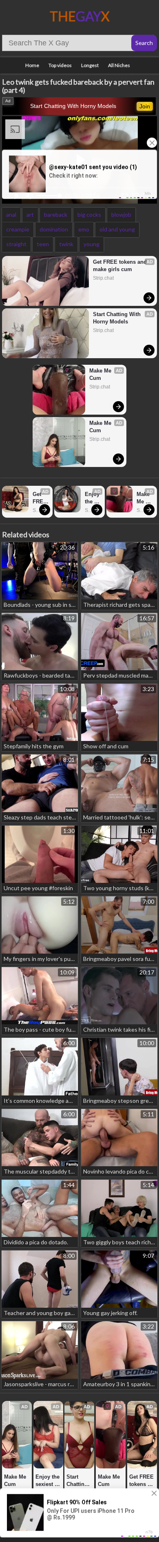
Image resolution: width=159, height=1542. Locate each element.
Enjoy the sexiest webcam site (93, 498)
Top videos (60, 65)
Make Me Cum (101, 374)
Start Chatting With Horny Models (73, 106)
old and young (117, 229)
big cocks (89, 214)
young (91, 243)
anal (11, 214)
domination (54, 229)
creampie (17, 229)
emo (83, 229)
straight (16, 243)
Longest (90, 65)
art (30, 214)
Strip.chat (103, 278)
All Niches (119, 65)
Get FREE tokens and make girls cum (120, 265)
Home (32, 65)
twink (66, 243)
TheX (80, 16)
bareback (55, 214)
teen (43, 243)
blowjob (121, 214)
